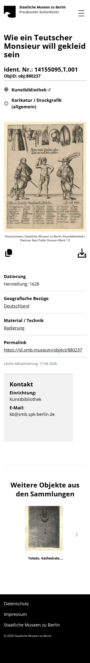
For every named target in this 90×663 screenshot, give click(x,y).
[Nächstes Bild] (76, 534)
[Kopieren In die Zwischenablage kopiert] (8, 253)
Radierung (14, 328)
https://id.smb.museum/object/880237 (43, 350)
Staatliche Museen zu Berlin (32, 625)
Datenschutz (16, 603)
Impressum (15, 614)
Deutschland (16, 306)
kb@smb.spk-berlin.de (32, 414)
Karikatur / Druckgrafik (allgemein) (37, 103)
